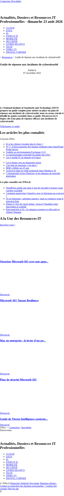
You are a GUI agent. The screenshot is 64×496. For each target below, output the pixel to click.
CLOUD (10, 28)
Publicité (25, 483)
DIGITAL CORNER (16, 52)
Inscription (26, 427)
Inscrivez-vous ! (7, 225)
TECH (9, 46)
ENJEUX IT (12, 36)
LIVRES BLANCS (15, 44)
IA (7, 33)
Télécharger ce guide (10, 126)
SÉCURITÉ (12, 41)
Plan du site (13, 488)
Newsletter (34, 483)
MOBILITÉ (11, 38)
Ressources (7, 57)
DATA (9, 30)
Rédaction (15, 483)
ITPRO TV (11, 49)
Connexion (14, 427)
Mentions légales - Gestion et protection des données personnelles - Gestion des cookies (28, 486)
